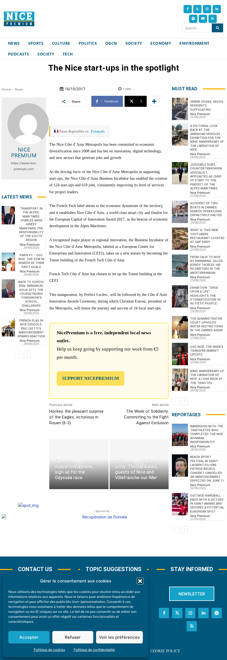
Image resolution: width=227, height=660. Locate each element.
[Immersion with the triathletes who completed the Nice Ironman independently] (180, 435)
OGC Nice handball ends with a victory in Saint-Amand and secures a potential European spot (207, 503)
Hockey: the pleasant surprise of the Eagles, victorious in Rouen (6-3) (76, 417)
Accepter (28, 637)
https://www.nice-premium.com (24, 166)
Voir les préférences (119, 637)
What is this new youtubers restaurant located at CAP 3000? (207, 236)
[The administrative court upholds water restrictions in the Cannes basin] (180, 327)
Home (6, 89)
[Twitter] (197, 9)
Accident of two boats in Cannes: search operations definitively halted (206, 209)
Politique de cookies (49, 650)
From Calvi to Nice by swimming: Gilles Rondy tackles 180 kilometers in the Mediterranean (206, 265)
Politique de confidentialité (94, 650)
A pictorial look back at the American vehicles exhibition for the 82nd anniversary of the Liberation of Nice (207, 138)
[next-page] (27, 354)
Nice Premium (24, 152)
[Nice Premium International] (19, 19)
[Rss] (212, 19)
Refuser (73, 637)
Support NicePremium (90, 378)
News (19, 89)
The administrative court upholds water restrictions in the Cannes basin (206, 324)
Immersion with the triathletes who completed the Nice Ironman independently (206, 434)
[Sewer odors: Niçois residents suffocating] (180, 109)
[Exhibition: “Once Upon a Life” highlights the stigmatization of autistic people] (180, 296)
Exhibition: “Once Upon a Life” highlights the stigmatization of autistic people (205, 295)
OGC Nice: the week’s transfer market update (206, 351)
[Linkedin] (217, 9)
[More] (154, 101)
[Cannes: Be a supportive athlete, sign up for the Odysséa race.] (78, 464)
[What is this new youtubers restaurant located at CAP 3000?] (180, 238)
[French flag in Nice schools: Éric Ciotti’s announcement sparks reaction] (8, 327)
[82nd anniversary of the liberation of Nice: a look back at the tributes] (180, 380)
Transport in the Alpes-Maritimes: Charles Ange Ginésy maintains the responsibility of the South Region (31, 224)
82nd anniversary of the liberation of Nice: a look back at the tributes (207, 377)
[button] (140, 581)
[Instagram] (207, 9)
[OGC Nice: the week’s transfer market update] (180, 354)
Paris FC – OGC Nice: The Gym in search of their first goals (31, 261)
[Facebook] (188, 9)
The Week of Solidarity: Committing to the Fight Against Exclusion (146, 417)
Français (98, 131)
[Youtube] (203, 19)
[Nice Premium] (28, 124)
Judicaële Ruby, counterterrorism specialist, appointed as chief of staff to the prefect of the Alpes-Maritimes (206, 176)
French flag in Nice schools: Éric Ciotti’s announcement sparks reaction (31, 328)
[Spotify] (193, 19)
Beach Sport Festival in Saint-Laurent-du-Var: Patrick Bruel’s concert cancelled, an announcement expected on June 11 (207, 469)
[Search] (217, 27)
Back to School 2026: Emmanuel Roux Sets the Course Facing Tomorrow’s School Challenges (31, 294)
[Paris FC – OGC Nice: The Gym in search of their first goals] (8, 262)
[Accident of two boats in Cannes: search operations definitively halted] (180, 212)
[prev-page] (18, 354)
